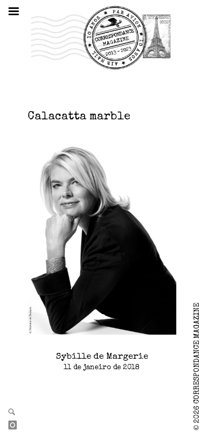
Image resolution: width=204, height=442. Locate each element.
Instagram (16, 426)
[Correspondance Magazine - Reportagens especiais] (101, 37)
